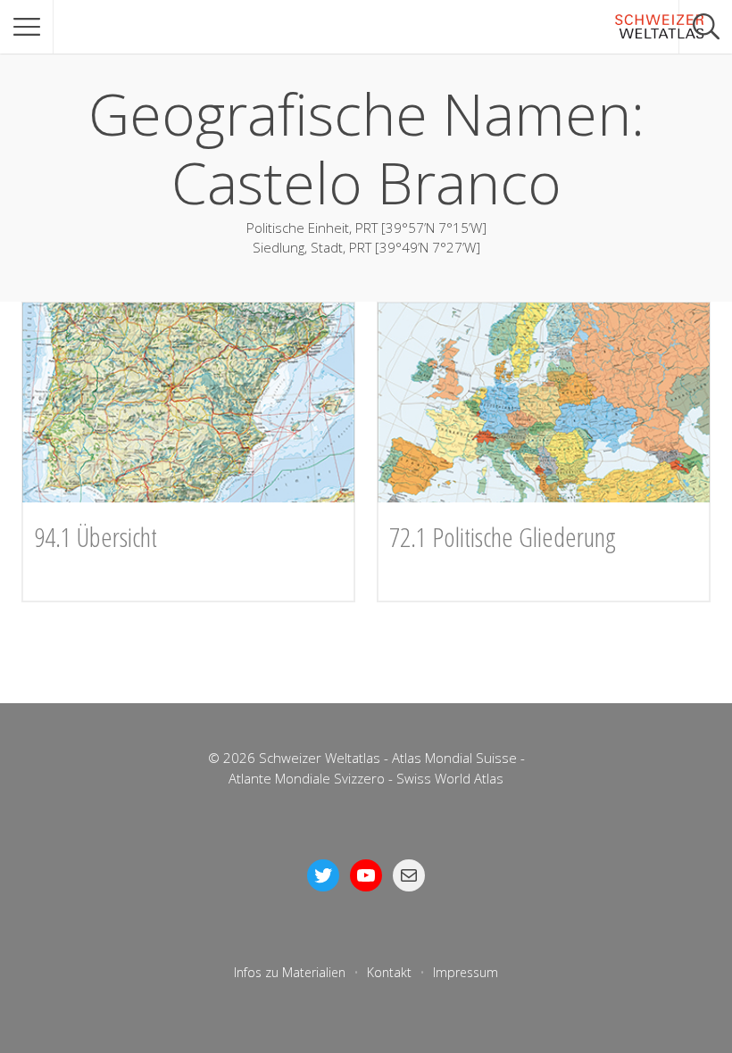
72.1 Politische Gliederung (502, 536)
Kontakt (389, 972)
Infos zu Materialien (289, 972)
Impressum (465, 972)
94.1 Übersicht (95, 536)
